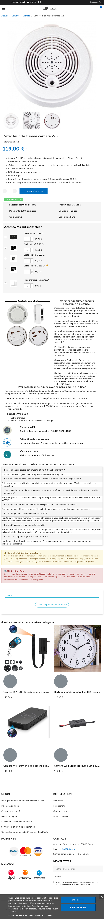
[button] (4, 65)
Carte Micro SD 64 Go (34, 244)
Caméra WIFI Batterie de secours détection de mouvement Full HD (42, 765)
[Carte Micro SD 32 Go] (13, 236)
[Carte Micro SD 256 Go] (13, 269)
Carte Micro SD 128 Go (35, 255)
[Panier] (100, 8)
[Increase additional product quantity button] (31, 238)
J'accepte (78, 900)
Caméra (26, 15)
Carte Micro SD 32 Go (34, 233)
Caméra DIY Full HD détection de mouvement (30, 692)
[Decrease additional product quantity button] (31, 240)
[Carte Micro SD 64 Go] (13, 247)
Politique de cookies (17, 915)
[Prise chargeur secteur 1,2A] (13, 283)
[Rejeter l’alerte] (99, 553)
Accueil (4, 15)
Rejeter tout (78, 907)
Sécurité (16, 15)
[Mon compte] (96, 8)
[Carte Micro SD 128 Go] (13, 258)
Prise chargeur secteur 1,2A (36, 280)
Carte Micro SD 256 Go (35, 265)
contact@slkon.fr (67, 849)
